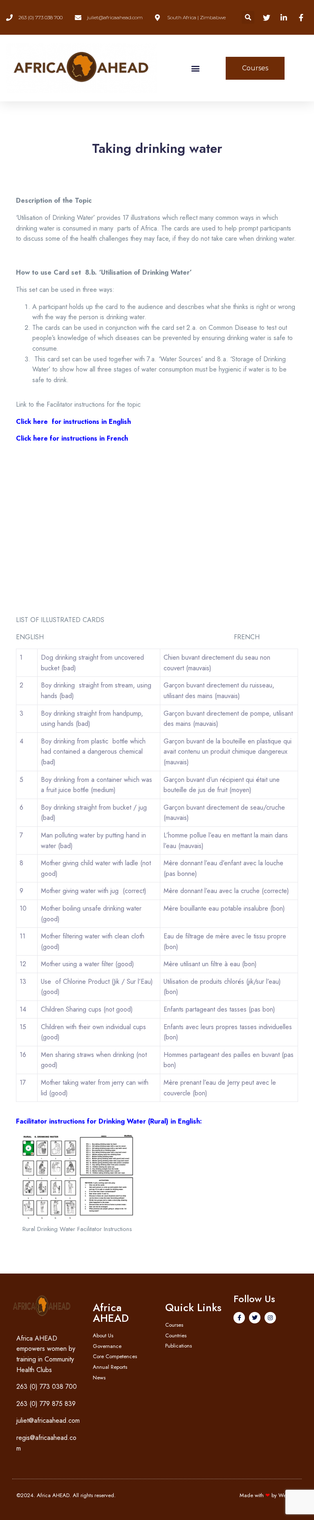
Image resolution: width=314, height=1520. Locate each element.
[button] (248, 17)
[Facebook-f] (239, 1317)
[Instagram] (270, 1317)
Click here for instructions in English (73, 421)
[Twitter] (254, 1317)
